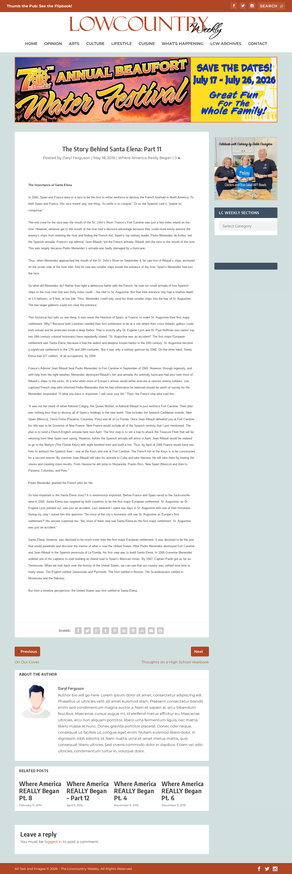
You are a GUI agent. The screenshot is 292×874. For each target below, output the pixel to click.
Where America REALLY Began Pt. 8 (40, 791)
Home (31, 43)
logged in (53, 842)
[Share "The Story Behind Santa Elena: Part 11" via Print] (160, 630)
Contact (257, 43)
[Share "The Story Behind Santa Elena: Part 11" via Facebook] (78, 630)
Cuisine (147, 43)
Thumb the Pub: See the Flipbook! (39, 6)
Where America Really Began (145, 158)
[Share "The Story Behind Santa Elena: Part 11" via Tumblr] (105, 630)
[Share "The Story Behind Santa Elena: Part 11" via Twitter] (87, 630)
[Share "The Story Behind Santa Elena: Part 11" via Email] (151, 630)
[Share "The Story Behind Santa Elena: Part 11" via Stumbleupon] (142, 630)
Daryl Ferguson (76, 158)
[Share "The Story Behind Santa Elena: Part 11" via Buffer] (133, 630)
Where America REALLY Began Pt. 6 (183, 791)
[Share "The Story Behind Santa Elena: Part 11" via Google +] (96, 630)
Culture (95, 43)
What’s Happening (182, 43)
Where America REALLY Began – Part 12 (88, 791)
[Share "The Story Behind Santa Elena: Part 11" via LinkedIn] (123, 630)
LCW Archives (225, 43)
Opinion (53, 43)
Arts (74, 43)
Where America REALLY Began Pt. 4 (135, 791)
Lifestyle (121, 43)
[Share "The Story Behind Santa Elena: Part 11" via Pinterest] (114, 630)
